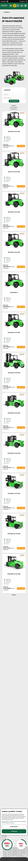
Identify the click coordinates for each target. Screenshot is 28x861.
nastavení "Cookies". (9, 822)
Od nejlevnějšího (14, 107)
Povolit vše (14, 831)
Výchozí (14, 105)
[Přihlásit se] (21, 5)
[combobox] (14, 94)
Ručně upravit (14, 826)
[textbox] (14, 95)
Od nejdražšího (13, 109)
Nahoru (14, 595)
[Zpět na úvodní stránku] (4, 5)
